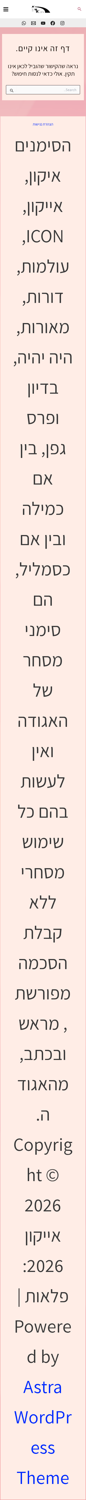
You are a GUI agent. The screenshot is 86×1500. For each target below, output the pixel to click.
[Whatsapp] (23, 23)
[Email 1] (33, 23)
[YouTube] (43, 23)
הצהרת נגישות (43, 124)
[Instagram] (62, 23)
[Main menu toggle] (6, 9)
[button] (79, 9)
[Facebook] (52, 23)
